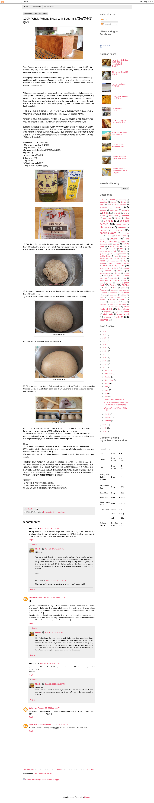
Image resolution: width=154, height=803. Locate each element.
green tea (122, 254)
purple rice (113, 292)
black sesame (120, 204)
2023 (105, 338)
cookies (118, 230)
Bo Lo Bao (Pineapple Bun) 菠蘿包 (120, 97)
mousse (123, 278)
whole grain (107, 314)
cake (105, 212)
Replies (34, 545)
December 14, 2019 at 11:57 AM (55, 724)
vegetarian (118, 312)
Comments (107, 24)
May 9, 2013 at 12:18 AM (56, 598)
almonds (112, 200)
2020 (105, 344)
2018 (105, 351)
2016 (105, 357)
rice (101, 297)
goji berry (112, 254)
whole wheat (60, 512)
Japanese (115, 261)
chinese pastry (121, 224)
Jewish (102, 263)
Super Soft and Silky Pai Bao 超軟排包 (119, 121)
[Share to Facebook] (32, 512)
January (108, 421)
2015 (105, 361)
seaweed (112, 299)
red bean (123, 295)
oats (101, 283)
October (108, 377)
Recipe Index (49, 7)
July (106, 387)
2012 (105, 425)
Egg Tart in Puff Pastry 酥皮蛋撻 (118, 145)
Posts (105, 20)
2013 (105, 367)
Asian (113, 202)
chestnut (125, 216)
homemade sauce (106, 258)
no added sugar (105, 280)
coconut (103, 230)
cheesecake (113, 216)
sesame (102, 302)
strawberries (115, 307)
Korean (118, 263)
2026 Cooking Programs (117, 109)
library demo (118, 265)
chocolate (105, 227)
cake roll (117, 213)
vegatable (107, 312)
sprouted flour (104, 307)
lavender (126, 263)
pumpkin (104, 292)
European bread (105, 244)
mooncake (113, 278)
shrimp (110, 302)
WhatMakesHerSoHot (37, 598)
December (109, 370)
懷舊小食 (104, 320)
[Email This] (25, 512)
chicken (117, 218)
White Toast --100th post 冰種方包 (119, 133)
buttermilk (51, 512)
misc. (126, 273)
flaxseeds (112, 249)
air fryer (102, 200)
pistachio (107, 288)
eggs (123, 241)
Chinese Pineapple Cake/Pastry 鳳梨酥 (119, 158)
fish (124, 246)
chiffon (126, 218)
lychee (102, 268)
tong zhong (123, 309)
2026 (105, 331)
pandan (118, 283)
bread (45, 512)
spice (111, 304)
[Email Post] (36, 509)
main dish (113, 268)
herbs (124, 256)
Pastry (113, 285)
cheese (102, 216)
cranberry (109, 236)
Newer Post (28, 770)
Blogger (87, 797)
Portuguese (104, 290)
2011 (105, 428)
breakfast (103, 210)
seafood (102, 300)
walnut (126, 312)
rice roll (110, 297)
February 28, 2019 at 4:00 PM (49, 708)
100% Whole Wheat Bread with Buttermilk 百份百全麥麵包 (116, 404)
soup (124, 302)
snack (118, 302)
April (106, 396)
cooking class (108, 232)
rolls (118, 297)
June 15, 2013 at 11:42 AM (50, 663)
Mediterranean (105, 273)
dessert (114, 238)
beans (109, 204)
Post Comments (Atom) (43, 774)
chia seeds (107, 218)
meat (120, 271)
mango (126, 268)
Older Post (90, 770)
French (121, 249)
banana (123, 202)
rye (125, 297)
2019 (105, 348)
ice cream (121, 258)
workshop (107, 317)
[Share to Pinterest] (34, 512)
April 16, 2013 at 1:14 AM (49, 528)
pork (123, 288)
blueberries (103, 207)
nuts (124, 280)
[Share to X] (30, 512)
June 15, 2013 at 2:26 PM (55, 684)
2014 (105, 364)
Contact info (36, 7)
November (109, 373)
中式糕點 (117, 316)
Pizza (115, 288)
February (108, 417)
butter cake (114, 210)
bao (101, 204)
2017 (105, 354)
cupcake (117, 236)
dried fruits (113, 241)
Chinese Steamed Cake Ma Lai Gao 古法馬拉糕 (119, 171)
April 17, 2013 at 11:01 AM (56, 581)
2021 (105, 341)
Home (25, 7)
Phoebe (38, 549)
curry (124, 236)
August (107, 383)
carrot (125, 213)
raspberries (113, 295)
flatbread (103, 249)
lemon (105, 266)
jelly (124, 261)
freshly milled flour (105, 251)
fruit (114, 251)
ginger (123, 251)
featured (116, 244)
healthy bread (105, 256)
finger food (114, 246)
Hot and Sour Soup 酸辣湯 (114, 399)
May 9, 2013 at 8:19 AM (54, 632)
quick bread (124, 292)
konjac (110, 263)
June (107, 390)
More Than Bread (105, 45)
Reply (31, 540)
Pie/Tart (125, 285)
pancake (109, 283)
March (107, 414)
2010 (105, 431)
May (106, 393)
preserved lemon (124, 290)
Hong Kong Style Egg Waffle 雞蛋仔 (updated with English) (120, 63)
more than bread (36, 724)
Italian (102, 261)
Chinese (108, 220)
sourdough (103, 304)
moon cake (115, 275)
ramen (105, 295)
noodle (117, 280)
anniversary (122, 200)
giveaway (103, 254)
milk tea (117, 273)
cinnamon (122, 228)
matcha (108, 271)
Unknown (33, 708)
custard (103, 239)
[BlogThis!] (27, 512)
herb (116, 256)
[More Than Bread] (101, 48)
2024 (105, 335)
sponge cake (121, 304)
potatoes (113, 290)
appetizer (103, 202)
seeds (122, 300)
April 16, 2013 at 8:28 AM (54, 549)
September (109, 380)
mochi (106, 275)
